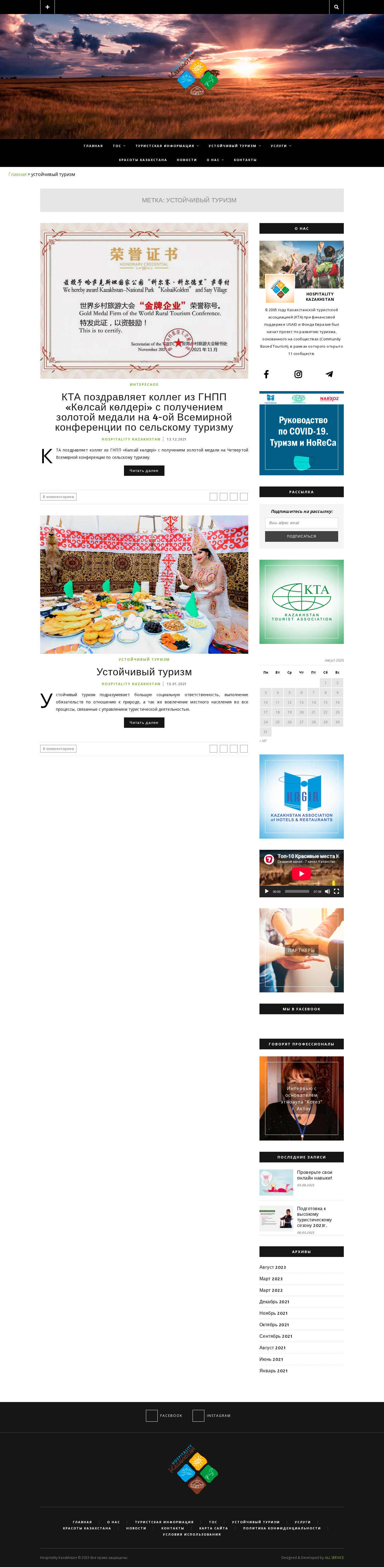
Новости (187, 160)
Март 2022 (271, 1290)
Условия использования (192, 1534)
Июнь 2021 (271, 1359)
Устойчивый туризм (233, 146)
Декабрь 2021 (274, 1301)
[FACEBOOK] (152, 1416)
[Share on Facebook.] (213, 497)
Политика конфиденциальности (282, 1528)
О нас (213, 160)
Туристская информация (165, 146)
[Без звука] (327, 891)
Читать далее (144, 470)
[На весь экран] (336, 891)
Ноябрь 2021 (273, 1313)
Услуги (279, 146)
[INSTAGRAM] (198, 1416)
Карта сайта (213, 1528)
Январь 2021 (273, 1370)
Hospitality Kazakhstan (131, 439)
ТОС (117, 146)
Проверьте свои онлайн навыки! (315, 1175)
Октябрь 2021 (274, 1324)
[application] (301, 873)
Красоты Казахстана (143, 160)
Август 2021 (272, 1347)
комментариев (58, 496)
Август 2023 (272, 1267)
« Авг (263, 741)
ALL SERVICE (334, 1557)
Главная (93, 146)
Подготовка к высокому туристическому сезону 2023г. (314, 1217)
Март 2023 (271, 1278)
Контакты (245, 160)
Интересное (144, 384)
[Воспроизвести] (267, 891)
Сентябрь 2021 (275, 1336)
